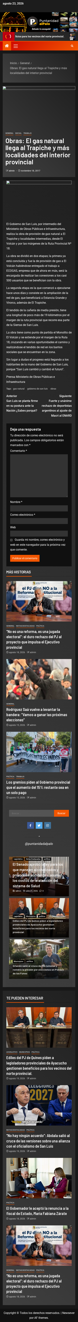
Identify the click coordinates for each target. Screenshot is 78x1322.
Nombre (16, 502)
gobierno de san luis (37, 388)
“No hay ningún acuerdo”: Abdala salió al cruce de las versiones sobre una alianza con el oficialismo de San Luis (38, 1140)
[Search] (72, 46)
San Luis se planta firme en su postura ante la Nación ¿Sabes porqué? (22, 403)
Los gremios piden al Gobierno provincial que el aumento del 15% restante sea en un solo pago (38, 787)
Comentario (18, 451)
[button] (15, 45)
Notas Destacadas (25, 626)
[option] (39, 876)
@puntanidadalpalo (39, 844)
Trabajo (27, 133)
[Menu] (15, 45)
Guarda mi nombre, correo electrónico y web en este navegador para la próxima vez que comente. (37, 544)
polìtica (40, 626)
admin (12, 171)
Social (18, 133)
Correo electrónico (22, 514)
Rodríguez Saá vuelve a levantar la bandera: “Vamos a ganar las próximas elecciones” (36, 714)
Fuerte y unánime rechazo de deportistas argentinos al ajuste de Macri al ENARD (57, 405)
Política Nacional (33, 870)
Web (13, 527)
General (9, 133)
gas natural (18, 388)
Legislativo (18, 870)
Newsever (68, 1313)
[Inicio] (7, 46)
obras (53, 388)
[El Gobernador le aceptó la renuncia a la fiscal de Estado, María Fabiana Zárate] (39, 1178)
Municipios (31, 916)
